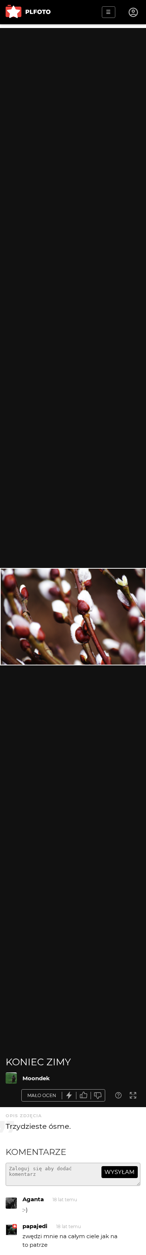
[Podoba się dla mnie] (83, 1095)
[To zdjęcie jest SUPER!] (69, 1095)
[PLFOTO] (28, 12)
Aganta (33, 1199)
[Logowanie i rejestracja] (134, 12)
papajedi (35, 1226)
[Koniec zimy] (11, 1078)
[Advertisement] (73, 101)
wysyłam (119, 1171)
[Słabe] (98, 1095)
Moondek (36, 1078)
